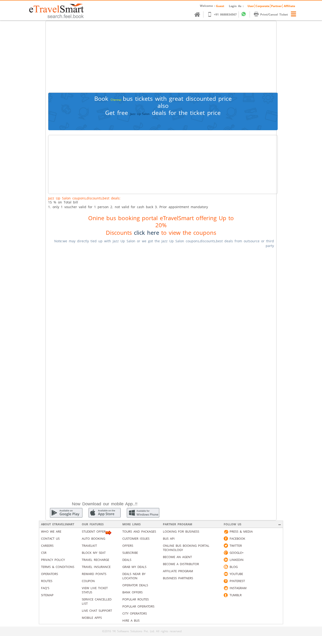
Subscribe (130, 553)
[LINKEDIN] (226, 560)
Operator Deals (135, 585)
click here (146, 232)
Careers (47, 545)
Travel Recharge (95, 560)
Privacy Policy (53, 560)
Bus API (169, 538)
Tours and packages (139, 531)
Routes (46, 581)
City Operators (134, 613)
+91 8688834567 (225, 14)
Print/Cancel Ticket (274, 14)
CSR (43, 553)
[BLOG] (226, 567)
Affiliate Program (178, 571)
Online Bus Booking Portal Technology (186, 547)
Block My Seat (94, 553)
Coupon (88, 581)
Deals (126, 560)
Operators (49, 574)
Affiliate (289, 6)
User (251, 6)
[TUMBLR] (226, 595)
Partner (276, 6)
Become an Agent (177, 557)
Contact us (50, 538)
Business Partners (178, 578)
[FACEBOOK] (226, 538)
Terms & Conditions (57, 567)
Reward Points (94, 574)
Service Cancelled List (96, 601)
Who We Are (51, 531)
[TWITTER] (226, 545)
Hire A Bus (131, 620)
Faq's (45, 588)
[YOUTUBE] (226, 574)
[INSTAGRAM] (226, 588)
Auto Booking (93, 538)
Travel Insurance (96, 567)
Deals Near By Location (133, 576)
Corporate (262, 6)
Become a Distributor (181, 564)
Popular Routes (135, 599)
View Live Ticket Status (95, 590)
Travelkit (89, 545)
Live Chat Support (97, 610)
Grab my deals (134, 567)
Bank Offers (132, 592)
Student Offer (94, 531)
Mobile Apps (92, 618)
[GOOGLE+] (226, 553)
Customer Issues (135, 538)
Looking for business (181, 531)
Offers (127, 545)
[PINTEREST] (226, 581)
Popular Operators (138, 606)
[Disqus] (161, 311)
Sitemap (47, 595)
